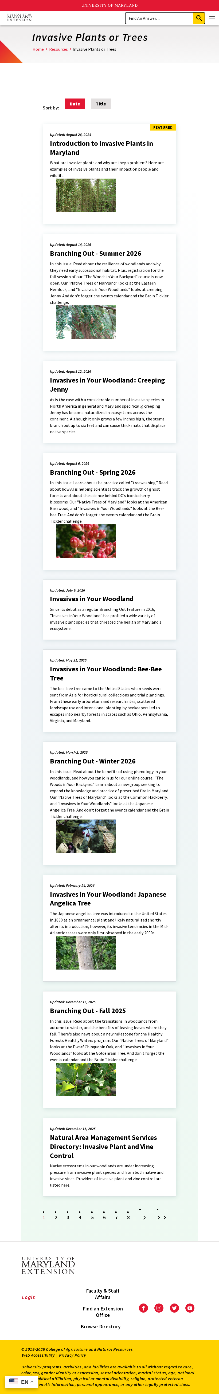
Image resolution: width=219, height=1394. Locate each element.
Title (101, 104)
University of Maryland (109, 5)
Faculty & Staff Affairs (103, 1293)
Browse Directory (100, 1326)
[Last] (163, 1218)
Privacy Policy (72, 1355)
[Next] (144, 1218)
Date (75, 104)
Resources (58, 49)
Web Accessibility (38, 1355)
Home (38, 49)
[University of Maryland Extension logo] (19, 18)
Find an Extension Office (103, 1311)
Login (29, 1297)
